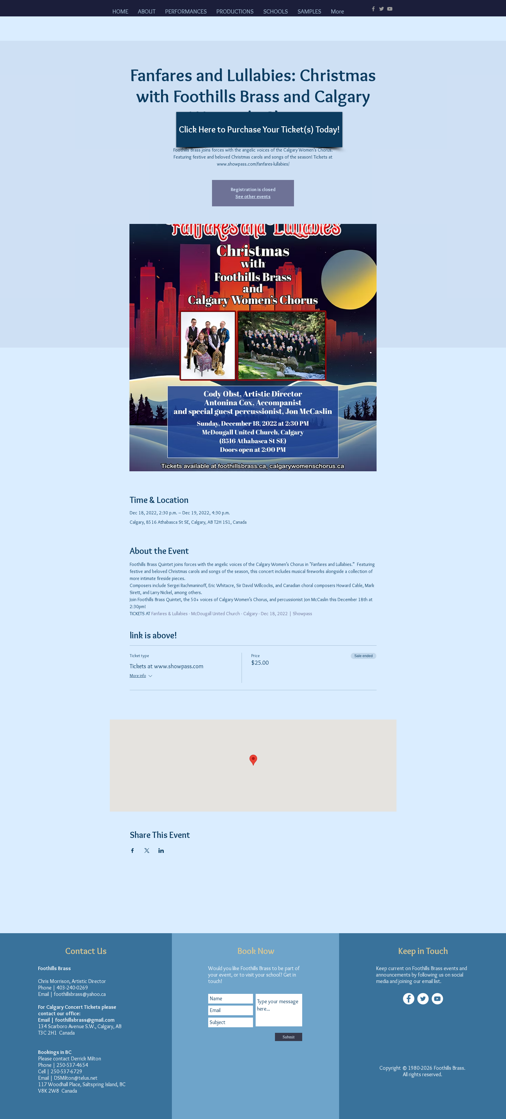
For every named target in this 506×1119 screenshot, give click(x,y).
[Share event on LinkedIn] (161, 850)
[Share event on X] (147, 850)
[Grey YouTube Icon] (390, 9)
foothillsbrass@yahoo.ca (80, 994)
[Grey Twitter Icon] (381, 9)
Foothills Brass (449, 1068)
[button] (148, 11)
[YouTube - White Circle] (437, 998)
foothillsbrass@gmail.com (84, 1020)
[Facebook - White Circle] (408, 998)
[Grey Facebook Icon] (373, 9)
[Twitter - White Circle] (423, 998)
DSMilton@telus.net (76, 1078)
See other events (253, 196)
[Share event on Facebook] (132, 850)
